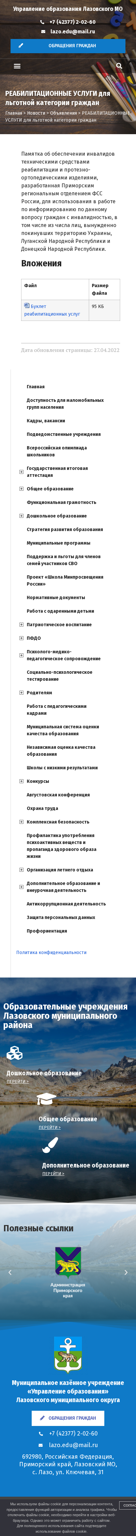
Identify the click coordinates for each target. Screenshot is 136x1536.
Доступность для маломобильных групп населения (65, 404)
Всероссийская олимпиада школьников (57, 451)
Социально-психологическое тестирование (59, 676)
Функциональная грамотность (61, 502)
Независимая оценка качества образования (61, 751)
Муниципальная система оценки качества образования (63, 730)
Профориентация (47, 931)
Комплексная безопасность (58, 822)
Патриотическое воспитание (59, 625)
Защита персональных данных (61, 917)
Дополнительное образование (85, 1165)
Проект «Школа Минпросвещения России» (65, 580)
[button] (17, 65)
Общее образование (50, 489)
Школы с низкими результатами (62, 768)
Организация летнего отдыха (60, 870)
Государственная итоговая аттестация (57, 472)
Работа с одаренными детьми (60, 611)
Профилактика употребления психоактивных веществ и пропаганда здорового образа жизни (61, 846)
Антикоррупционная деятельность (66, 904)
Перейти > (18, 1081)
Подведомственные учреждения (64, 434)
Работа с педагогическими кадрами (56, 710)
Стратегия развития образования (65, 529)
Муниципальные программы (58, 543)
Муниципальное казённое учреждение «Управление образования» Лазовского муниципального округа (68, 1391)
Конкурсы (38, 781)
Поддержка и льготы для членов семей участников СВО (64, 560)
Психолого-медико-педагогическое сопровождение (64, 655)
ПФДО (34, 638)
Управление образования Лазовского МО (68, 9)
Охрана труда (42, 808)
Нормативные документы (56, 597)
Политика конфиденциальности (51, 952)
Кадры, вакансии (46, 421)
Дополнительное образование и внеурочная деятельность (63, 887)
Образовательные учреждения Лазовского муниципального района (65, 1015)
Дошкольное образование (57, 516)
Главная (36, 387)
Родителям (39, 693)
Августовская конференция (58, 795)
